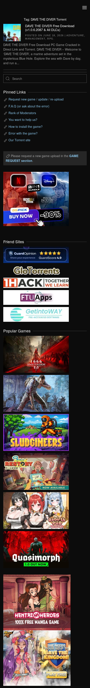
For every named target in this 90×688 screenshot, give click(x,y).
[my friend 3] (36, 282)
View (36, 353)
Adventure (75, 35)
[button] (84, 7)
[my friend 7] (36, 314)
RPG (50, 38)
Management (35, 38)
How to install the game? (26, 126)
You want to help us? (23, 119)
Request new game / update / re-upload (36, 99)
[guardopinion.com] (36, 254)
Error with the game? (23, 133)
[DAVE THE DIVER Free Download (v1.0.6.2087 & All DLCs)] (12, 32)
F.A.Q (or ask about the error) (29, 106)
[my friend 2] (36, 270)
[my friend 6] (36, 297)
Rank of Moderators (22, 113)
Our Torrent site (19, 140)
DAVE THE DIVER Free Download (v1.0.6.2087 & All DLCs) (49, 27)
